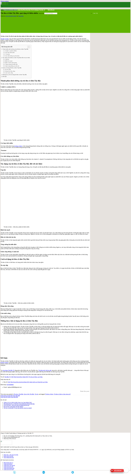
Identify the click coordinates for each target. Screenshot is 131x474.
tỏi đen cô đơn (18, 146)
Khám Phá (38, 10)
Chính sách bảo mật (8, 466)
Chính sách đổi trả (8, 464)
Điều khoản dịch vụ (8, 462)
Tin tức (16, 9)
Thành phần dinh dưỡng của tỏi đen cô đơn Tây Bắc (15, 49)
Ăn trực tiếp (8, 69)
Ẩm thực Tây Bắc (30, 10)
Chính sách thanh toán (9, 468)
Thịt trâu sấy (41, 370)
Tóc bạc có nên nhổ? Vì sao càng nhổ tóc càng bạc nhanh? (18, 408)
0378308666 (10, 384)
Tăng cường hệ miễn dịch (11, 64)
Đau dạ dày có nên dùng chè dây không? (13, 406)
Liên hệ (43, 10)
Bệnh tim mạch (8, 61)
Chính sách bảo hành (9, 469)
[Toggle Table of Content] (28, 47)
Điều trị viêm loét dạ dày (11, 62)
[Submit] (48, 15)
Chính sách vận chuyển (9, 465)
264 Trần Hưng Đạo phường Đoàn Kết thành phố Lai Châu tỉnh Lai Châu (28, 382)
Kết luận (5, 76)
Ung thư (7, 59)
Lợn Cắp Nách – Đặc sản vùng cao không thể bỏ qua (16, 405)
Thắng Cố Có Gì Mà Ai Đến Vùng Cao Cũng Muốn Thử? (18, 402)
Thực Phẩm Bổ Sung (9, 457)
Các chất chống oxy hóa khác (12, 55)
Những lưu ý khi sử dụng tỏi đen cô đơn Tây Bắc (15, 74)
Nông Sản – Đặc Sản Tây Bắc (11, 454)
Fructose (7, 54)
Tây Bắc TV (7, 377)
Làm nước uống (9, 72)
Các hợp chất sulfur (10, 52)
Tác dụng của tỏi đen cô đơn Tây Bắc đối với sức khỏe (16, 57)
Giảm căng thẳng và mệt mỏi (12, 66)
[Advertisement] (47, 344)
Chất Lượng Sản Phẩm (20, 10)
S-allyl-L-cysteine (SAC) (11, 50)
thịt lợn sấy (48, 370)
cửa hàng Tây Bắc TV (8, 370)
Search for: (41, 13)
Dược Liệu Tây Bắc (8, 456)
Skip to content (5, 1)
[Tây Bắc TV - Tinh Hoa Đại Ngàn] (4, 3)
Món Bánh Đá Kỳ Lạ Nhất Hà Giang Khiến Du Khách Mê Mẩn (19, 404)
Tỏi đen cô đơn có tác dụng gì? (62, 394)
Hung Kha (20, 16)
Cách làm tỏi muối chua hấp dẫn (9, 397)
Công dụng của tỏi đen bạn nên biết (10, 395)
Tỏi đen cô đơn (5, 38)
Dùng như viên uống (10, 71)
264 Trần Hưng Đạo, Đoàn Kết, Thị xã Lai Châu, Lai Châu (27, 377)
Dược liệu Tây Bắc (11, 9)
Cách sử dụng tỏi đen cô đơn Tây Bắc (12, 67)
